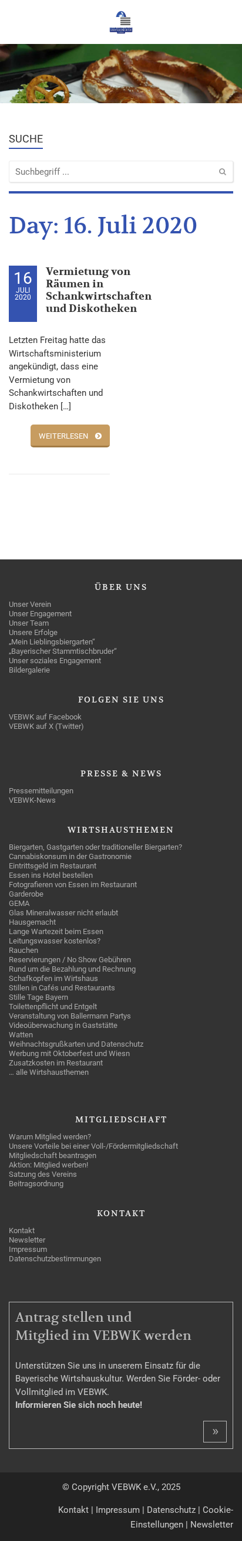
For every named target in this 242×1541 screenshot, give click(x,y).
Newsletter (211, 1524)
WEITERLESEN (63, 436)
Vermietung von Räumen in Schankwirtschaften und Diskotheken (99, 290)
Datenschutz (171, 1510)
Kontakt (73, 1510)
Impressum (118, 1510)
